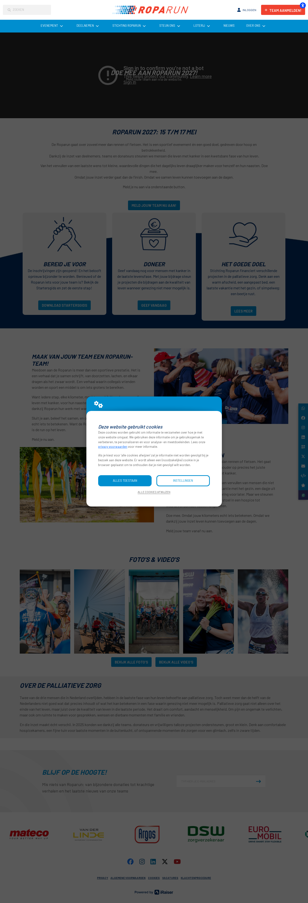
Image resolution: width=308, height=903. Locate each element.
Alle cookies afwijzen (154, 492)
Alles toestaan (125, 480)
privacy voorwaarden (112, 446)
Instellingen (183, 480)
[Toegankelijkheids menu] (303, 5)
